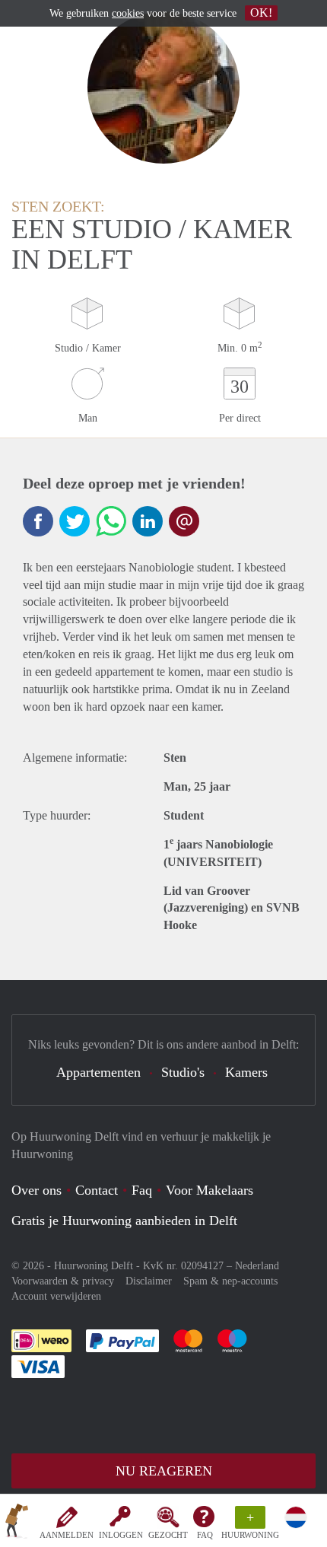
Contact (96, 1190)
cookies (128, 13)
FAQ (205, 1534)
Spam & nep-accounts (230, 1281)
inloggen (121, 1534)
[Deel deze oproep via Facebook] (38, 521)
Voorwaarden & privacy (62, 1281)
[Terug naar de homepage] (16, 1523)
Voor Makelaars (209, 1190)
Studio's (183, 1072)
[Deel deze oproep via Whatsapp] (111, 521)
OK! (261, 12)
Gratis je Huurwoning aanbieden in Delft (124, 1220)
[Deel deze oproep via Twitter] (74, 521)
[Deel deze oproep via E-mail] (184, 521)
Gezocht (168, 1534)
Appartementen (98, 1072)
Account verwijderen (56, 1296)
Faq (142, 1190)
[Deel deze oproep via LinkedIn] (147, 521)
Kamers (246, 1072)
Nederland (257, 1266)
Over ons (36, 1190)
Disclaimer (148, 1281)
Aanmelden (67, 1534)
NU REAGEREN (164, 1471)
